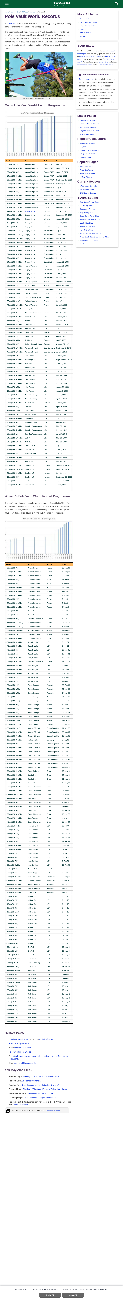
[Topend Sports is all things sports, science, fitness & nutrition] (61, 4)
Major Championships (88, 26)
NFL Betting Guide (87, 189)
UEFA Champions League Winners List (39, 1098)
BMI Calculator (85, 157)
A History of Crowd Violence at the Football (41, 1077)
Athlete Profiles (85, 33)
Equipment (84, 29)
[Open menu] (7, 4)
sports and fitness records (25, 1063)
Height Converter (86, 147)
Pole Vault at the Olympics (20, 1052)
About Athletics (85, 19)
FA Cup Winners (86, 177)
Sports (13, 12)
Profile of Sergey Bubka (19, 1043)
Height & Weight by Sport (89, 131)
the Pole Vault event (22, 1048)
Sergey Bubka (30, 211)
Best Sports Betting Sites (89, 202)
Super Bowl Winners (87, 173)
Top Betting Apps (86, 206)
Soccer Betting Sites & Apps (90, 233)
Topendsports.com (86, 79)
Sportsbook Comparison (89, 240)
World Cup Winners (87, 170)
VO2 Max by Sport (87, 134)
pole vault (13, 24)
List (18, 12)
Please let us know (53, 1110)
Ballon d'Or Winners (87, 166)
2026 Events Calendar (88, 193)
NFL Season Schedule (88, 186)
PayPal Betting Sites (87, 226)
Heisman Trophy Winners (89, 124)
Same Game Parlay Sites (89, 216)
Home (7, 12)
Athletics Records (46, 1039)
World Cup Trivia (20, 1105)
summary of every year (106, 65)
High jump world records (19, 1039)
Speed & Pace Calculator (89, 150)
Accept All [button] (73, 1295)
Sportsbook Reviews (87, 244)
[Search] (116, 4)
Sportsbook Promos (87, 209)
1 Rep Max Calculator (88, 154)
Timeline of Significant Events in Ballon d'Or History (45, 1089)
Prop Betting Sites (86, 212)
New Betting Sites (86, 230)
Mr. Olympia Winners (88, 127)
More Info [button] (104, 1289)
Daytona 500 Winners (88, 120)
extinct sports (96, 56)
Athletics (25, 12)
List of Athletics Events (88, 22)
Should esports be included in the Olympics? (40, 1085)
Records (33, 12)
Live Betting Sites (86, 223)
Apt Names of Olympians (32, 1081)
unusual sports (84, 56)
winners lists (103, 62)
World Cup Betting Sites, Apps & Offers (94, 237)
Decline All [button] (50, 1295)
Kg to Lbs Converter (87, 143)
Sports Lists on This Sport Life (40, 1093)
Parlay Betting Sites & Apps (90, 219)
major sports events (84, 65)
